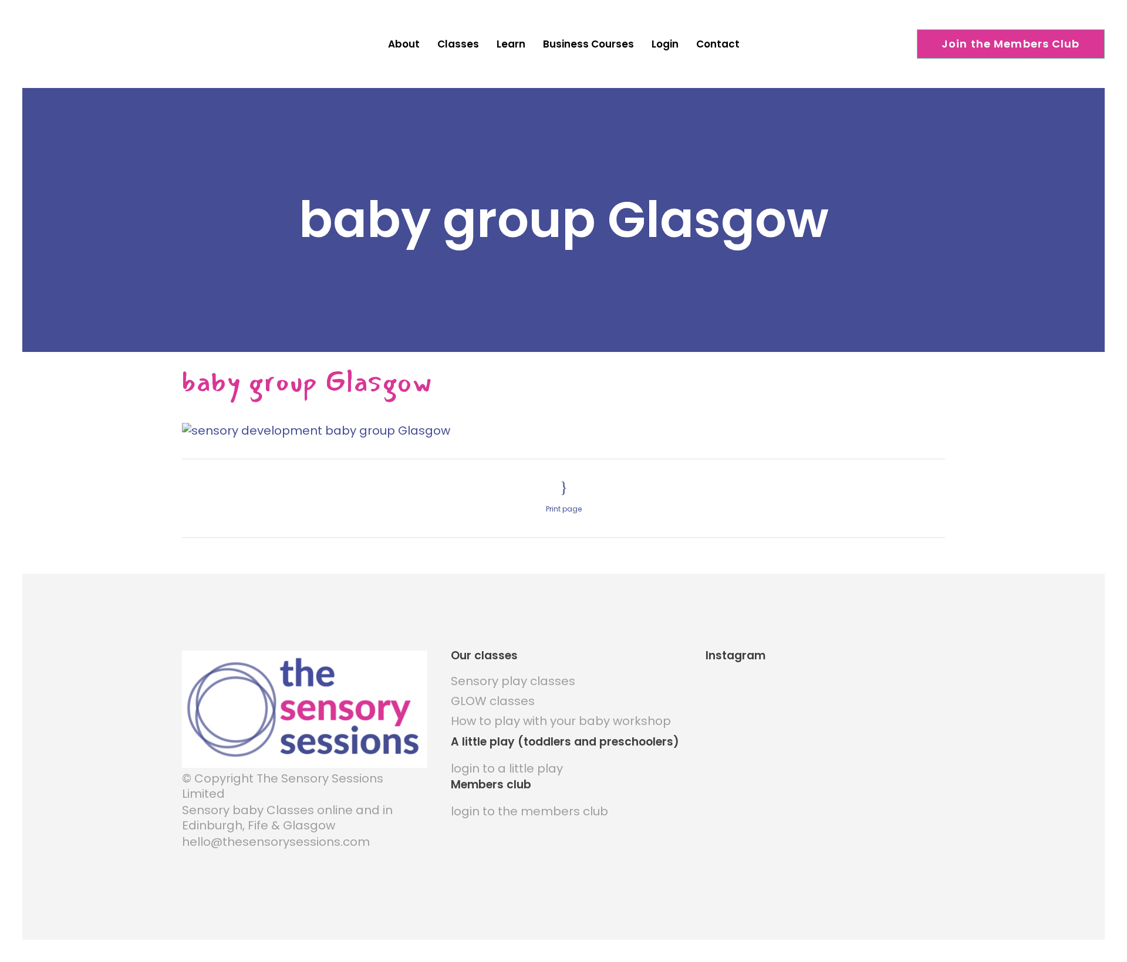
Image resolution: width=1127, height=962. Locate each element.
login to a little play (507, 768)
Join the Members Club (1011, 43)
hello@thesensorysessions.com (276, 842)
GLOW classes (493, 701)
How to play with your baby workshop (561, 721)
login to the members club (529, 811)
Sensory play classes (513, 681)
